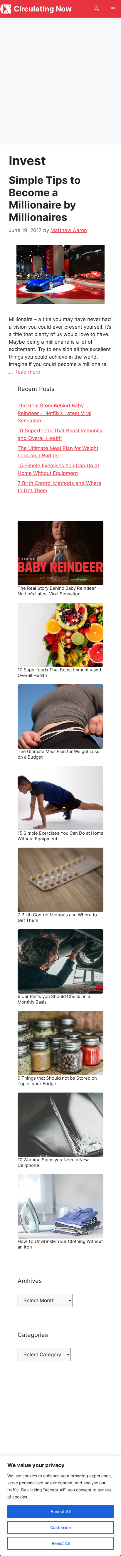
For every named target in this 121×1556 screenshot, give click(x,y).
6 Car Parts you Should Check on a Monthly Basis (54, 999)
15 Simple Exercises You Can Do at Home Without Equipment (60, 836)
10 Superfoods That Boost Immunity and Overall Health (59, 672)
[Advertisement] (60, 81)
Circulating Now (43, 8)
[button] (97, 9)
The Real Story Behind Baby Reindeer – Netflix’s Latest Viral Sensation (54, 413)
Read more (27, 372)
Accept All (60, 1511)
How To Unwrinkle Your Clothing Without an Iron (60, 1244)
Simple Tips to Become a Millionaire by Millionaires (44, 198)
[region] (60, 1506)
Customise (60, 1527)
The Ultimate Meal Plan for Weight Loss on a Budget (58, 754)
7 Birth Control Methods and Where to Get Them (57, 917)
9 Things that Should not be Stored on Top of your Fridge (57, 1081)
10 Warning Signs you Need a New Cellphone (53, 1162)
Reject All (61, 1543)
